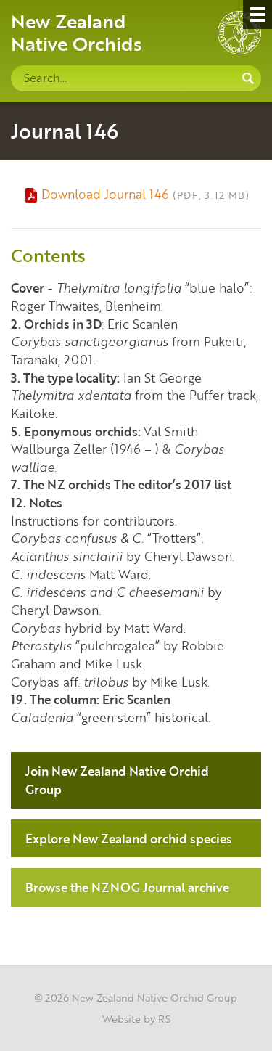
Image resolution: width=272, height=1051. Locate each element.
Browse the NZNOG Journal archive (127, 887)
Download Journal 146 (105, 194)
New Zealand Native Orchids (76, 31)
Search (248, 78)
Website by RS (136, 1018)
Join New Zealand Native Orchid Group (117, 780)
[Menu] (257, 14)
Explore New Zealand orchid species (128, 838)
